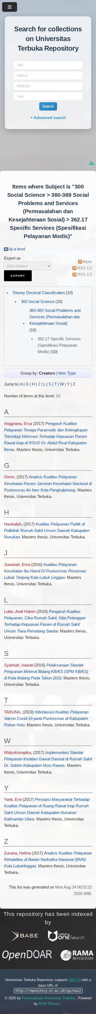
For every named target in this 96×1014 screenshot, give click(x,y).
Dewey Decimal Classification (39, 293)
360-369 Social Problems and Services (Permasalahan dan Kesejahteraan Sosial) (55, 316)
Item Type (67, 373)
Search (48, 106)
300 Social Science (37, 301)
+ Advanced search (48, 117)
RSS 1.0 (84, 268)
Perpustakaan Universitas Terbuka (49, 998)
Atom (87, 262)
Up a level (16, 249)
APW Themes (49, 1004)
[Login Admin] (92, 163)
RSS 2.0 (84, 274)
